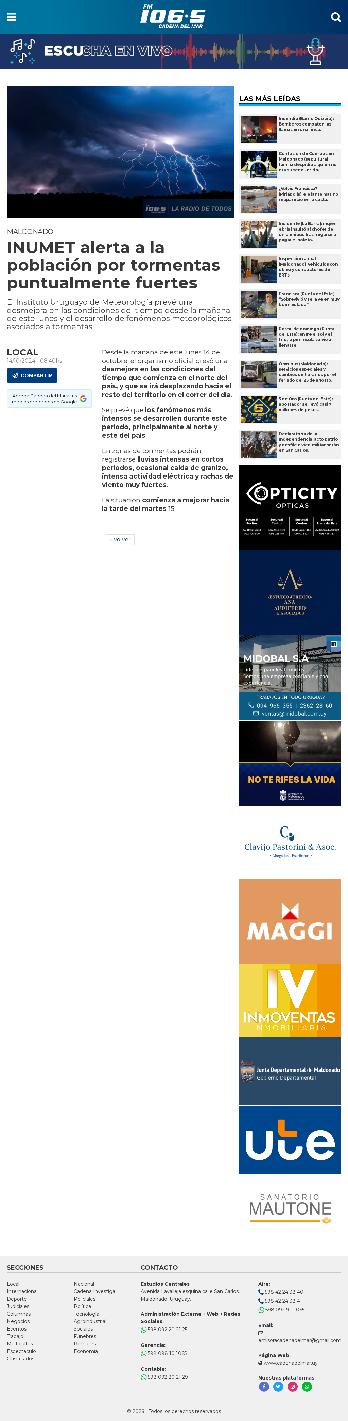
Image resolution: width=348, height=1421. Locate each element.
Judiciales (18, 1306)
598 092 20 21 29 (167, 1377)
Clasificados (20, 1359)
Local (13, 1284)
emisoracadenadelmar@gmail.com (299, 1340)
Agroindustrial (90, 1321)
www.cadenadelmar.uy (290, 1363)
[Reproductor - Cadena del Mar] (174, 51)
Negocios (18, 1321)
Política (82, 1306)
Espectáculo (21, 1351)
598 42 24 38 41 (283, 1301)
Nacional (84, 1284)
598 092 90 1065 (284, 1310)
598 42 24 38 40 (283, 1292)
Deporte (17, 1299)
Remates (85, 1344)
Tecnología (86, 1314)
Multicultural (21, 1344)
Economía (86, 1351)
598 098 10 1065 (166, 1353)
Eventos (17, 1329)
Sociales (83, 1329)
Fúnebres (85, 1336)
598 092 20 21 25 (166, 1329)
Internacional (22, 1291)
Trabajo (15, 1336)
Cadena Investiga (94, 1291)
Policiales (84, 1299)
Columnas (19, 1314)
